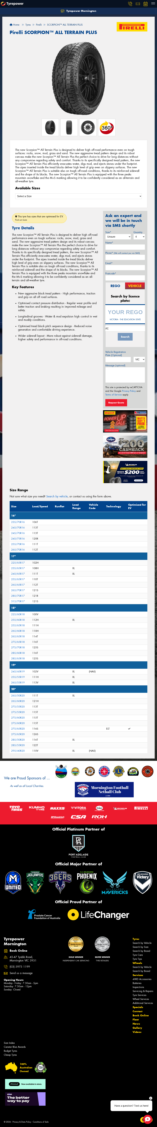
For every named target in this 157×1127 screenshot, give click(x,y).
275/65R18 (18, 642)
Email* (109, 263)
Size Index (9, 1043)
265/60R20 (18, 701)
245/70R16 (18, 527)
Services (138, 975)
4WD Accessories (142, 979)
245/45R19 (18, 671)
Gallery (137, 1028)
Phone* (122, 253)
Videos (137, 1032)
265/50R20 (18, 695)
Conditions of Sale (41, 1122)
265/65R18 (18, 636)
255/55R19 (18, 677)
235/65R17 (18, 568)
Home (15, 24)
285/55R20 (18, 745)
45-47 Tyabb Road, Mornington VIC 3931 (23, 958)
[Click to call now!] (130, 4)
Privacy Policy (129, 391)
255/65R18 (18, 625)
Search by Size (140, 947)
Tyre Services (139, 995)
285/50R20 (18, 739)
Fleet (136, 1019)
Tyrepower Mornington (81, 11)
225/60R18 (18, 614)
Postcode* (110, 273)
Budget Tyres (10, 1051)
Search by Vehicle (142, 943)
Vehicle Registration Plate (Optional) (115, 353)
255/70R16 (18, 544)
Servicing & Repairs (143, 991)
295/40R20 (18, 750)
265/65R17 (18, 584)
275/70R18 (18, 647)
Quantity (137, 232)
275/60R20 (18, 717)
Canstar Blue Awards (15, 1047)
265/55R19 (18, 682)
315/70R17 (18, 601)
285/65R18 (18, 658)
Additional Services (143, 1003)
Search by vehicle (57, 496)
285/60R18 (18, 653)
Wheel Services (141, 999)
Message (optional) (115, 365)
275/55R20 (18, 706)
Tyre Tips (137, 959)
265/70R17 (18, 590)
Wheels (137, 963)
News (136, 1023)
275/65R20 (18, 728)
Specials (138, 1007)
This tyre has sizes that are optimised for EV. (39, 218)
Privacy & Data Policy (22, 1122)
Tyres (136, 939)
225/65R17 (18, 562)
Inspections (138, 987)
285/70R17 (18, 595)
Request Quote (116, 402)
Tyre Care (138, 955)
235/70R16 (18, 522)
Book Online (141, 1015)
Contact (137, 1011)
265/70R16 (18, 549)
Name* (109, 242)
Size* (108, 232)
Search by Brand (141, 951)
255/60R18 (18, 620)
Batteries (137, 983)
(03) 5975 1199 (20, 967)
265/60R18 (18, 631)
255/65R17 (18, 579)
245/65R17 (18, 573)
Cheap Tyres (10, 1054)
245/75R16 (18, 538)
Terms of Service (113, 394)
